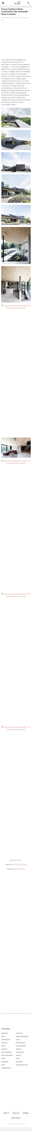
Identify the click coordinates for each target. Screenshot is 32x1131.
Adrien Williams (20, 869)
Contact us (15, 1113)
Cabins (3, 1036)
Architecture (19, 1033)
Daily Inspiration (5, 1039)
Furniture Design (20, 1042)
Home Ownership (21, 1045)
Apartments (4, 1033)
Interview (18, 1055)
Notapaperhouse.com (8, 17)
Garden (3, 1045)
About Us (6, 1113)
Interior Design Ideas (7, 1055)
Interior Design (20, 1052)
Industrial (18, 1049)
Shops (3, 1064)
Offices (18, 1058)
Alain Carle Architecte (19, 864)
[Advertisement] (16, 39)
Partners (26, 1113)
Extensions (4, 1042)
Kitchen (3, 1058)
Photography (4, 1061)
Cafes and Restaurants (22, 1036)
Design (18, 1039)
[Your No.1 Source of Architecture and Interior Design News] (16, 3)
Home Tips (4, 1049)
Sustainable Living (6, 1068)
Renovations (19, 1061)
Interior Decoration (6, 1052)
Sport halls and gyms (22, 1064)
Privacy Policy (16, 1118)
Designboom (17, 860)
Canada (11, 67)
